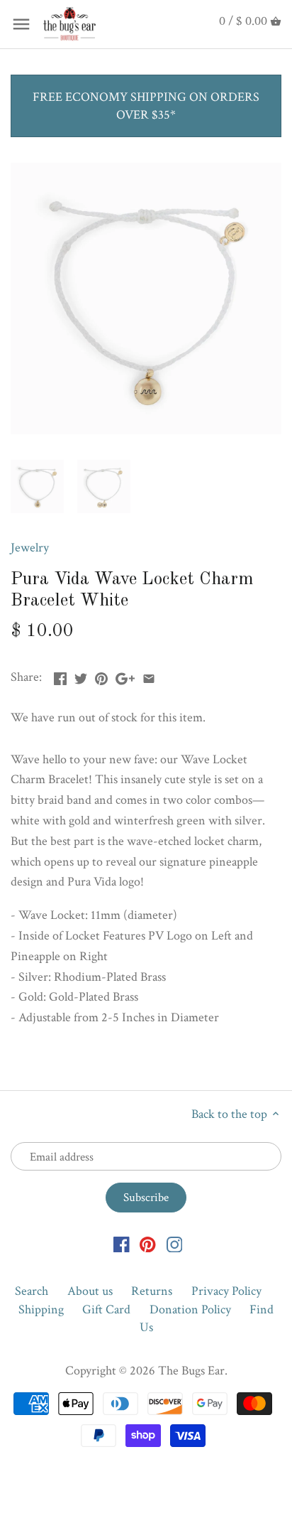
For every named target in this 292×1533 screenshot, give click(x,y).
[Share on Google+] (125, 675)
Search (31, 1291)
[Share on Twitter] (80, 675)
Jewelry (30, 547)
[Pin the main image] (101, 675)
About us (90, 1291)
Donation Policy (190, 1309)
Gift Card (106, 1309)
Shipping (41, 1309)
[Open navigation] (21, 24)
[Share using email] (148, 675)
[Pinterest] (148, 1243)
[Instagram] (175, 1243)
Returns (151, 1291)
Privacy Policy (226, 1291)
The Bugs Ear (191, 1370)
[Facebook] (121, 1243)
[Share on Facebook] (60, 675)
